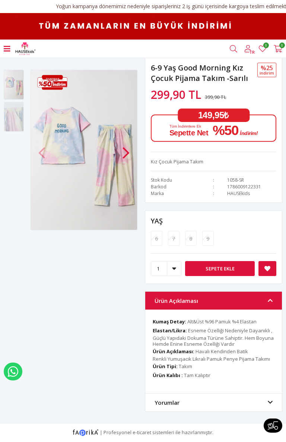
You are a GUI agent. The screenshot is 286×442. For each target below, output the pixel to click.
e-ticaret (142, 432)
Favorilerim (265, 46)
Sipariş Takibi (273, 426)
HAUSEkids (238, 193)
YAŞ (157, 220)
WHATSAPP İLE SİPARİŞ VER (13, 371)
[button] (125, 149)
